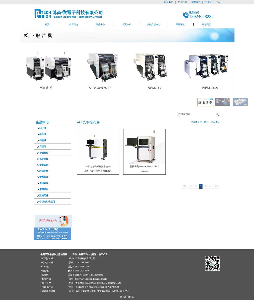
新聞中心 (127, 24)
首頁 (47, 24)
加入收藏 (182, 2)
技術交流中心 (153, 24)
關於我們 (168, 2)
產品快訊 (180, 24)
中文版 (208, 2)
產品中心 (100, 24)
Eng (218, 2)
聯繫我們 (196, 2)
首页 (206, 122)
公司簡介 (73, 24)
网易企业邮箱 (127, 297)
